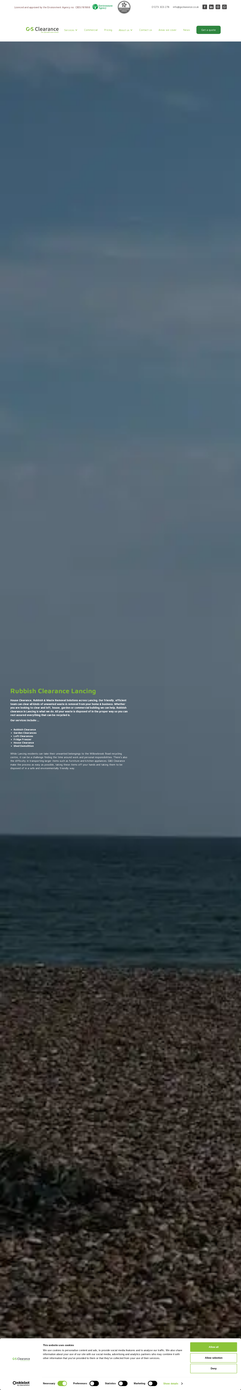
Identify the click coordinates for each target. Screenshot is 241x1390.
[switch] (94, 1383)
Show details (170, 1383)
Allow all (214, 1347)
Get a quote (208, 29)
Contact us (145, 29)
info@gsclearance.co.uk (186, 7)
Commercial (91, 29)
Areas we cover (168, 29)
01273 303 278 (160, 7)
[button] (71, 30)
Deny (214, 1368)
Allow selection (213, 1357)
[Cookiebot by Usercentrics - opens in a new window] (21, 1383)
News (186, 29)
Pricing (108, 29)
